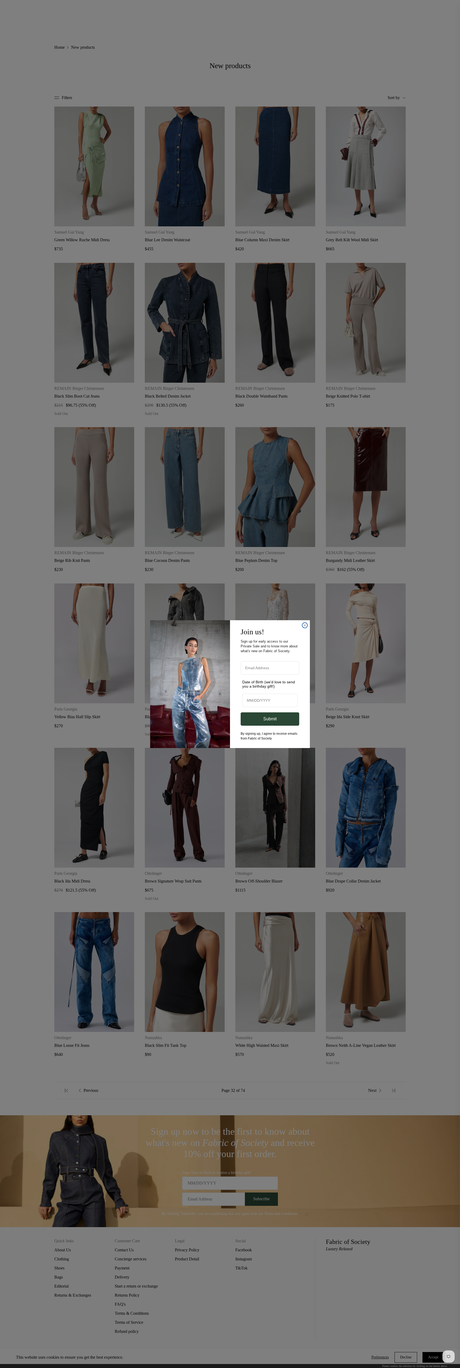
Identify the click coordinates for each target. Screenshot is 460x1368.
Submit (270, 719)
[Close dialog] (304, 625)
